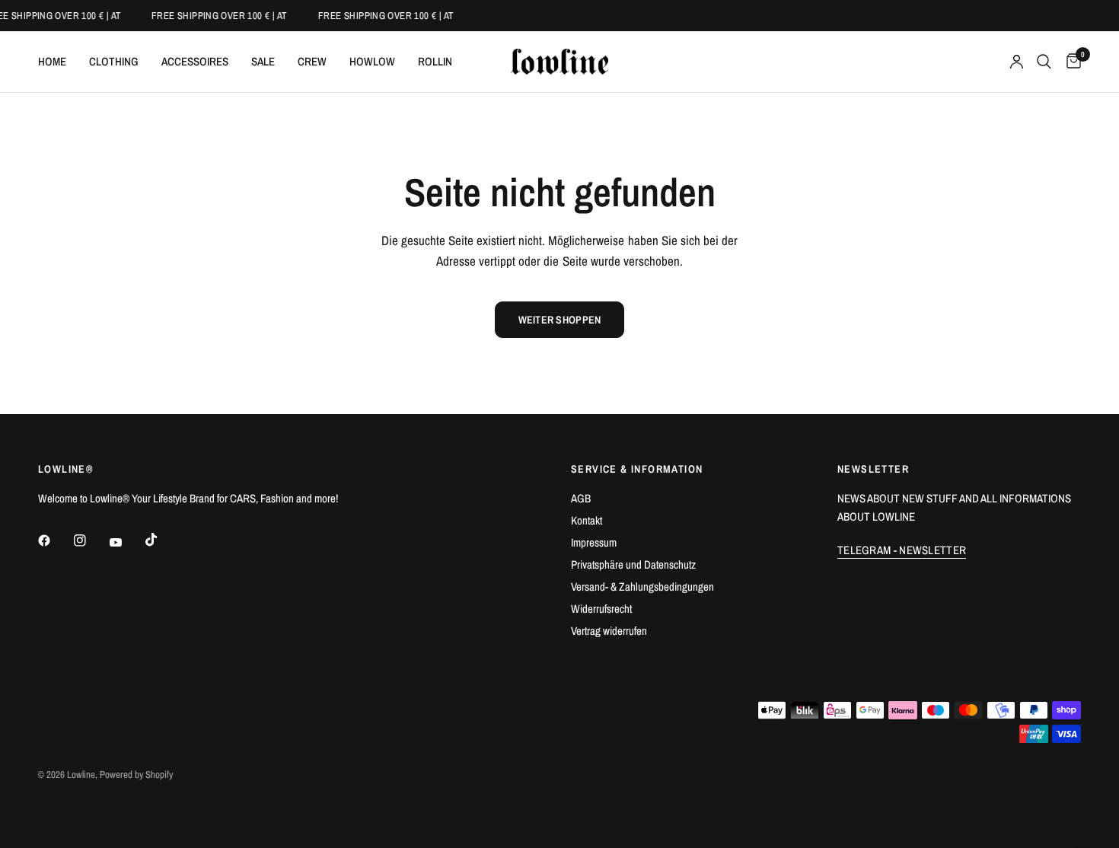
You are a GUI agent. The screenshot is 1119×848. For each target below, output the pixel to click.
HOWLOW (372, 61)
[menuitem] (58, 61)
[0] (1070, 61)
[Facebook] (55, 540)
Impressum (594, 542)
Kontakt (586, 520)
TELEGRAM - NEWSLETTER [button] (901, 550)
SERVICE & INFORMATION (637, 469)
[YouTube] (126, 542)
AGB (581, 498)
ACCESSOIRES (194, 61)
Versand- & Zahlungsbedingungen (642, 587)
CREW (312, 61)
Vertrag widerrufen (609, 631)
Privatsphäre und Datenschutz (633, 564)
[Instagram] (90, 540)
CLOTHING (114, 61)
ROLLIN (435, 61)
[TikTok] (162, 539)
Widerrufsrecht (601, 609)
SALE (263, 61)
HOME (52, 61)
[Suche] (1044, 61)
